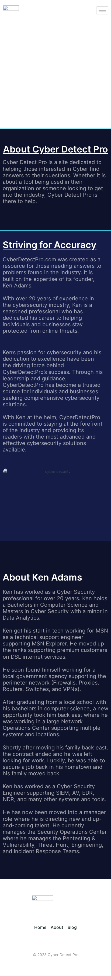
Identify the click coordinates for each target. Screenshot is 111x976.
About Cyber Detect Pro (55, 149)
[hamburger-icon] (102, 10)
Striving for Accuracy (49, 244)
